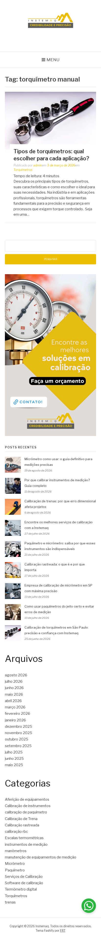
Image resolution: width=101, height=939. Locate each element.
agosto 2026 (16, 675)
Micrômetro (15, 863)
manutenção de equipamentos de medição (40, 857)
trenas (10, 902)
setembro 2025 (18, 746)
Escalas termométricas (24, 838)
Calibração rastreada (22, 825)
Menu (53, 59)
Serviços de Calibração (24, 876)
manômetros (15, 851)
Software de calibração (24, 883)
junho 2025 (14, 758)
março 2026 (15, 707)
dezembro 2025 (18, 726)
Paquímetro (15, 870)
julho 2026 (14, 681)
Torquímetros (22, 170)
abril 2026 (13, 701)
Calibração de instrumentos (27, 806)
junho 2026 (14, 688)
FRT (62, 930)
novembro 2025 (18, 733)
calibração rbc (16, 831)
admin (37, 165)
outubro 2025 (16, 739)
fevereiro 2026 (17, 713)
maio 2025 (14, 765)
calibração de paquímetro (26, 812)
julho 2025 (14, 752)
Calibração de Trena (21, 819)
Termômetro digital (21, 889)
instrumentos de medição (26, 844)
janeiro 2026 (15, 720)
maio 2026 (14, 694)
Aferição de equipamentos (27, 799)
